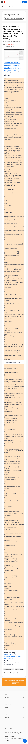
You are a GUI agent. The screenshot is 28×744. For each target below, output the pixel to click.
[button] (8, 41)
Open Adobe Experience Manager (14, 18)
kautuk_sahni (9, 44)
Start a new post (15, 682)
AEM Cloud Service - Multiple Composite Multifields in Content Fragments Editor (12, 656)
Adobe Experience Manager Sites (8, 6)
